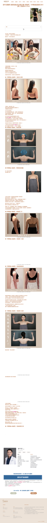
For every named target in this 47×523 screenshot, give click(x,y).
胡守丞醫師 (9, 117)
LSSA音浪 (23, 481)
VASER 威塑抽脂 (19, 481)
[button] (40, 14)
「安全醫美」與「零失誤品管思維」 (17, 482)
